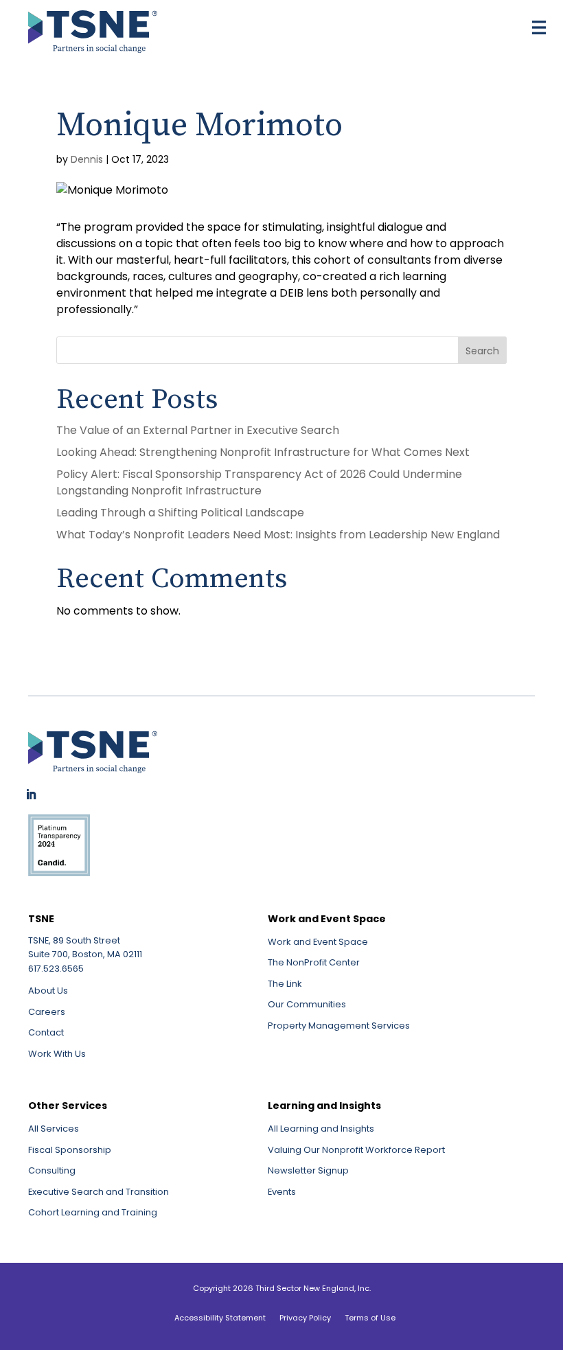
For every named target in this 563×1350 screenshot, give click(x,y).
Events (282, 1191)
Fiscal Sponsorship (69, 1149)
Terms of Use (370, 1317)
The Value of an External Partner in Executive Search (197, 430)
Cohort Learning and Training (92, 1212)
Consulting (52, 1170)
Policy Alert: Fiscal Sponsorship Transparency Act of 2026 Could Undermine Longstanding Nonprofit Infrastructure (259, 482)
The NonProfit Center (314, 962)
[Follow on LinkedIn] (31, 794)
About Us (48, 990)
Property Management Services (339, 1025)
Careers (46, 1011)
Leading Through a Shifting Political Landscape (180, 512)
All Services (53, 1128)
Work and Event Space (318, 941)
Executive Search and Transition (98, 1191)
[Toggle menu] (539, 27)
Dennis (87, 159)
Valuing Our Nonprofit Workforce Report (356, 1149)
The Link (285, 983)
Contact (46, 1032)
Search (482, 351)
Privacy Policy (305, 1317)
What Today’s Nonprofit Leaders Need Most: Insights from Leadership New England (280, 534)
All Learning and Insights (321, 1128)
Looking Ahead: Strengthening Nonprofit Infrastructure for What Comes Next (263, 452)
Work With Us (57, 1053)
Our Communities (307, 1004)
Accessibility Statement (220, 1317)
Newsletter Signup (308, 1170)
